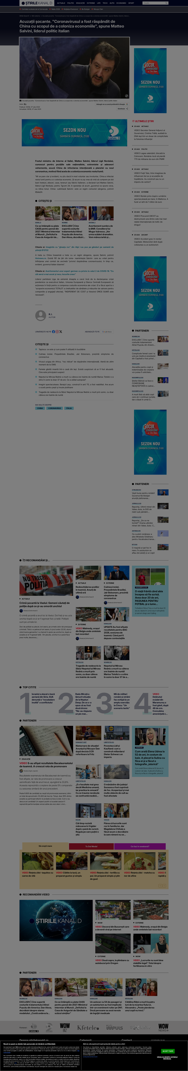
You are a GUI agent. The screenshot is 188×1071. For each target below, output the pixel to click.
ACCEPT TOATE (168, 1051)
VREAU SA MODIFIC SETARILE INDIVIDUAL (167, 1058)
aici (16, 1063)
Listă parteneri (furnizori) (90, 1057)
